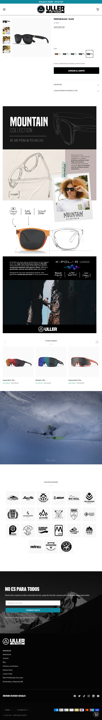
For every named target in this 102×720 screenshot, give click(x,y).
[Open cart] (96, 714)
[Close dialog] (76, 328)
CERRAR (51, 385)
